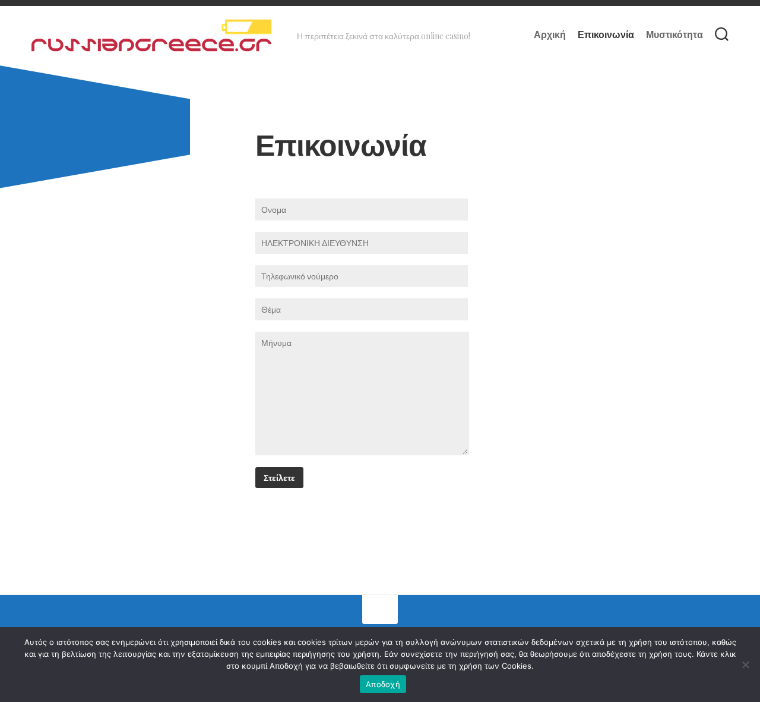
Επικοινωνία (606, 34)
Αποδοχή (383, 684)
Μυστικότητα (674, 34)
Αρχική (550, 34)
